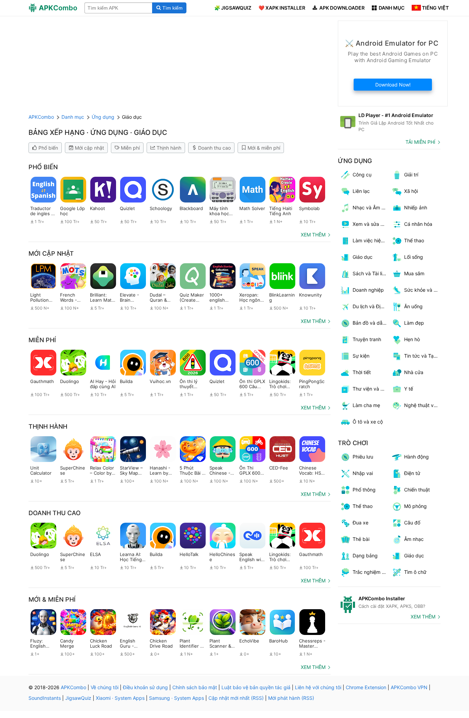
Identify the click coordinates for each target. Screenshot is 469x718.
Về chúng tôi (104, 687)
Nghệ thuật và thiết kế (422, 405)
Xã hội (411, 191)
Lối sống (413, 257)
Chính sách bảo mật (194, 687)
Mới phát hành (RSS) (291, 698)
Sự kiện (361, 356)
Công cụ (362, 174)
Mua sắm (414, 273)
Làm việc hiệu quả (371, 240)
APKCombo (41, 117)
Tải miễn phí (420, 142)
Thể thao (363, 506)
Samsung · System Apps (176, 698)
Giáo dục (363, 257)
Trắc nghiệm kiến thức (371, 572)
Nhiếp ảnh (415, 207)
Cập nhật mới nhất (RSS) (236, 698)
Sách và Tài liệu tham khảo (371, 273)
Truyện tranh (367, 339)
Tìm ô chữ (415, 572)
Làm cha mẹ (366, 405)
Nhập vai (363, 473)
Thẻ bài (361, 539)
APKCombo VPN (409, 687)
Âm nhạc (414, 539)
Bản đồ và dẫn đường (371, 323)
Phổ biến (48, 148)
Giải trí (411, 174)
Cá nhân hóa (418, 224)
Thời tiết (362, 372)
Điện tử (412, 473)
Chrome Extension (366, 687)
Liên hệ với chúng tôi (318, 687)
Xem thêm (313, 235)
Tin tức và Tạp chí (422, 356)
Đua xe (360, 522)
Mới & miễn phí (264, 148)
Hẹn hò (412, 339)
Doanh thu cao (214, 148)
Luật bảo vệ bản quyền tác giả (255, 687)
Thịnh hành (169, 148)
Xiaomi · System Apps (120, 698)
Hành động (416, 457)
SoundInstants (44, 698)
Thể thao (414, 240)
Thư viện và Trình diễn (371, 389)
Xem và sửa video (371, 224)
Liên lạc (361, 191)
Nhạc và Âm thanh (371, 207)
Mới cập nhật (89, 148)
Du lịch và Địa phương (371, 306)
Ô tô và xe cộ (368, 422)
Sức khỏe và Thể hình (422, 290)
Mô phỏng (415, 506)
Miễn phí (130, 148)
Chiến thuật (417, 490)
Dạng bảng (365, 555)
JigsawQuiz (78, 698)
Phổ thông (364, 490)
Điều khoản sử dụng (145, 687)
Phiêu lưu (363, 457)
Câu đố (412, 522)
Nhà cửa (413, 372)
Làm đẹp (414, 323)
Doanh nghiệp (368, 290)
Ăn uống (413, 306)
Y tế (408, 389)
